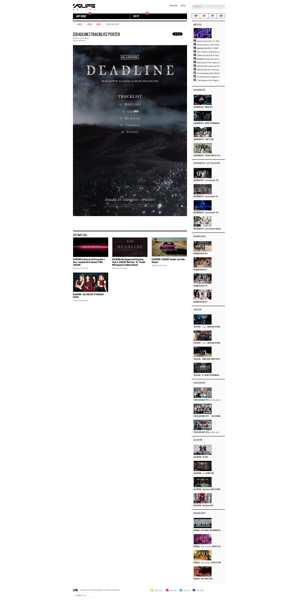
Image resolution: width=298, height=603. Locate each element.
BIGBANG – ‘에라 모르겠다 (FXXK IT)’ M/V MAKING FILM (207, 546)
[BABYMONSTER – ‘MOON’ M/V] (203, 99)
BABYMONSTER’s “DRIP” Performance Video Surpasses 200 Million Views (209, 48)
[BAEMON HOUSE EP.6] (203, 278)
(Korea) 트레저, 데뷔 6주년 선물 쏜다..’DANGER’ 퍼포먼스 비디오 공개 (209, 44)
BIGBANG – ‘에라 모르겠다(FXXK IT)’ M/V (207, 563)
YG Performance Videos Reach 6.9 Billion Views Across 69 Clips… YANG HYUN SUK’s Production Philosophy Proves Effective (209, 76)
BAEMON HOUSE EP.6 (200, 286)
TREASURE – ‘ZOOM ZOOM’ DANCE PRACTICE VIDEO (207, 359)
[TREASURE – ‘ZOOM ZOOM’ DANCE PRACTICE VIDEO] (203, 351)
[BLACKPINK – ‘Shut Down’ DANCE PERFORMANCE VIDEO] (203, 481)
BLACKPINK (80, 41)
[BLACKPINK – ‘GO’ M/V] (203, 449)
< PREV (89, 24)
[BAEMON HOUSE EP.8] (203, 246)
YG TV (135, 16)
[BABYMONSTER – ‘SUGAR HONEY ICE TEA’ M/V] (203, 148)
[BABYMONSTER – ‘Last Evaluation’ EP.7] (203, 189)
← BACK (78, 24)
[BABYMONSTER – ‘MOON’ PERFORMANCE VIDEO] (203, 115)
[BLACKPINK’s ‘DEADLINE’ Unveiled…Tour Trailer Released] (169, 247)
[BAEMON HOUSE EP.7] (203, 262)
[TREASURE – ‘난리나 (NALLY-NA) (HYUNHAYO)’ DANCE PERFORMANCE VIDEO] (203, 319)
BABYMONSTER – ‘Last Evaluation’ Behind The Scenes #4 (207, 229)
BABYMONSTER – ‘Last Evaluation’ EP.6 (206, 213)
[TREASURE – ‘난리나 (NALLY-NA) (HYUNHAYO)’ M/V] (203, 335)
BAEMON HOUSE (199, 236)
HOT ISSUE (81, 16)
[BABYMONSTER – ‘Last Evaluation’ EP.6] (203, 205)
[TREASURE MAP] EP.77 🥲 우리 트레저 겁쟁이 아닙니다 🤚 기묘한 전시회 (207, 400)
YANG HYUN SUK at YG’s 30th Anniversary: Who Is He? (209, 55)
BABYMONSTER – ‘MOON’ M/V (203, 107)
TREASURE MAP (199, 383)
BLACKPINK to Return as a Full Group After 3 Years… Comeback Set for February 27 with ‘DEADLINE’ (89, 262)
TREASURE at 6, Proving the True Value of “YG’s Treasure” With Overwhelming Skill (209, 69)
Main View (173, 6)
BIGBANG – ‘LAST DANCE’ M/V (203, 579)
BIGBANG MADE (199, 513)
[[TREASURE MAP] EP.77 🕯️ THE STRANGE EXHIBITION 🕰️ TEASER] (203, 408)
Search (222, 6)
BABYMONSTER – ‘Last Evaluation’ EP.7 (206, 196)
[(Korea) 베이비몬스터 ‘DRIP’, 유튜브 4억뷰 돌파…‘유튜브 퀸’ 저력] (203, 32)
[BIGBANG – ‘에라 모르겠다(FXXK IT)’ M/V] (203, 555)
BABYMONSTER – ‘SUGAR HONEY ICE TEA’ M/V (207, 156)
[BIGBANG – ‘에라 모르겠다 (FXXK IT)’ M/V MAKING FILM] (203, 539)
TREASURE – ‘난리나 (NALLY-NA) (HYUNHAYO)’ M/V (207, 343)
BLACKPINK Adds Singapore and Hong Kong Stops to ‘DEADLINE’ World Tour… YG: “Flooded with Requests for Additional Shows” (128, 262)
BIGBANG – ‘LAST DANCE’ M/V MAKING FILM (207, 530)
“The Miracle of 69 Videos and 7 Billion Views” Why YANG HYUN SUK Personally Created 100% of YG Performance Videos (209, 80)
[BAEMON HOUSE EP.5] (203, 294)
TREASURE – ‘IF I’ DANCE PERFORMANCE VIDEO (207, 375)
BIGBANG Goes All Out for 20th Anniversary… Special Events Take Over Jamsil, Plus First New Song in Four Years (209, 59)
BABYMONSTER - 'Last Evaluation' (206, 163)
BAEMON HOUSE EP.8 (200, 254)
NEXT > (99, 24)
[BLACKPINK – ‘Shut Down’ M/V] (203, 498)
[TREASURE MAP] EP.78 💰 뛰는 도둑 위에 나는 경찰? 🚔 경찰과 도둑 (207, 432)
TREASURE (197, 310)
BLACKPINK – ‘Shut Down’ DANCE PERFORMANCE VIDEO (207, 489)
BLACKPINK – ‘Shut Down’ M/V (203, 506)
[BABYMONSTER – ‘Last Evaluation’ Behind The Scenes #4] (203, 221)
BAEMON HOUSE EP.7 (200, 270)
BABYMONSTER (199, 90)
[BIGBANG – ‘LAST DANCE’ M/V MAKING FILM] (203, 522)
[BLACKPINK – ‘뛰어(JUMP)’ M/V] (203, 465)
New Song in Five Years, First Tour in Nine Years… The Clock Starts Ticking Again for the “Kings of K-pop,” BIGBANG (209, 62)
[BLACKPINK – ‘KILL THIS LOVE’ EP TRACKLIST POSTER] (90, 282)
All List (183, 6)
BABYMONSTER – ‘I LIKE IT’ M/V (204, 139)
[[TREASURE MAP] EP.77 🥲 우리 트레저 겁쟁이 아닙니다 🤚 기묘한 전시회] (203, 392)
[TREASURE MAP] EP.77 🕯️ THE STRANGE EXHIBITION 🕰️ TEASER (207, 416)
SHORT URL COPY (112, 24)
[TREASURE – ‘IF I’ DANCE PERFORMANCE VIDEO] (203, 367)
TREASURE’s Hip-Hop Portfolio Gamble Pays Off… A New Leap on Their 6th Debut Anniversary (209, 66)
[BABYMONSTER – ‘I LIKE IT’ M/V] (203, 131)
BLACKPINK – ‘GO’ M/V (201, 457)
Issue (197, 25)
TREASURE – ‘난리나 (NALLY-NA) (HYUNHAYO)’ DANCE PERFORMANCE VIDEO (207, 327)
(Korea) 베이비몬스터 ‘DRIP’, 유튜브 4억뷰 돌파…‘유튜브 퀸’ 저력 (209, 41)
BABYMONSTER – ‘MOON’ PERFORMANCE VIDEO (207, 123)
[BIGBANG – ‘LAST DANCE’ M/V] (203, 571)
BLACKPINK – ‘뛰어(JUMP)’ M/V (204, 473)
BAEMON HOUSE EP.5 (200, 302)
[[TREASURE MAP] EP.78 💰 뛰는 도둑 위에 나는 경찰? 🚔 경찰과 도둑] (203, 424)
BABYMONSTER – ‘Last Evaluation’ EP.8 (206, 180)
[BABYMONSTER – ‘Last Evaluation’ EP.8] (203, 172)
